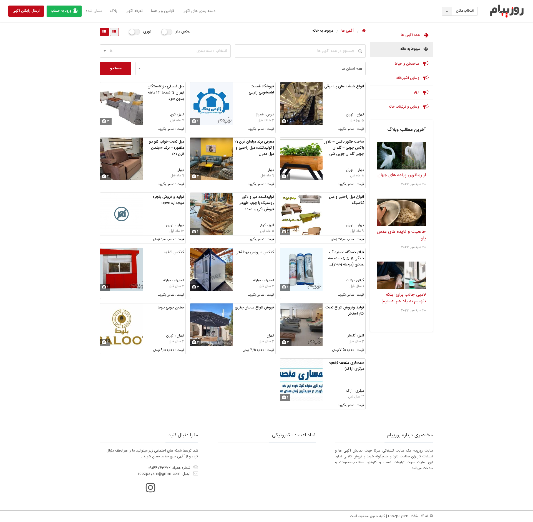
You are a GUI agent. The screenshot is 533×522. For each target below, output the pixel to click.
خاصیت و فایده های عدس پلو (401, 235)
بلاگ (113, 11)
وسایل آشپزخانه (408, 78)
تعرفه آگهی (134, 11)
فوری (147, 31)
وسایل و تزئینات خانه (404, 107)
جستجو (115, 68)
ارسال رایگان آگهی (26, 11)
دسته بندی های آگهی (198, 11)
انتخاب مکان (465, 11)
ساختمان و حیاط (407, 64)
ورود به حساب (61, 11)
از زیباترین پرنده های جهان (402, 175)
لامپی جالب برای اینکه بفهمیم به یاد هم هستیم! (403, 298)
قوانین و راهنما (162, 11)
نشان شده (94, 11)
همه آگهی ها (411, 35)
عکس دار (183, 31)
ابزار (417, 92)
